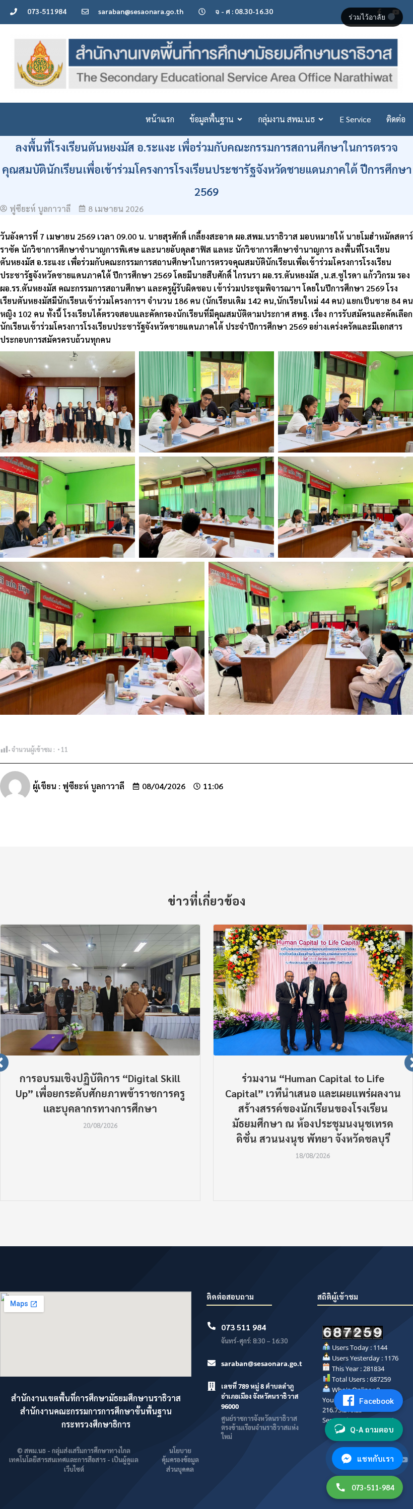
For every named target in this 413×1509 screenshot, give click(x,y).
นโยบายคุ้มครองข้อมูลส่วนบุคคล (180, 1459)
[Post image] (100, 990)
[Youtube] (404, 1460)
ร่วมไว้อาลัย (368, 17)
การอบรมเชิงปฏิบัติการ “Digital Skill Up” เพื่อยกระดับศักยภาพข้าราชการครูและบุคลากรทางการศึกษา (100, 1093)
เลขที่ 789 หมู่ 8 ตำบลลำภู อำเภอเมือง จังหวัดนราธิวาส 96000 (260, 1396)
